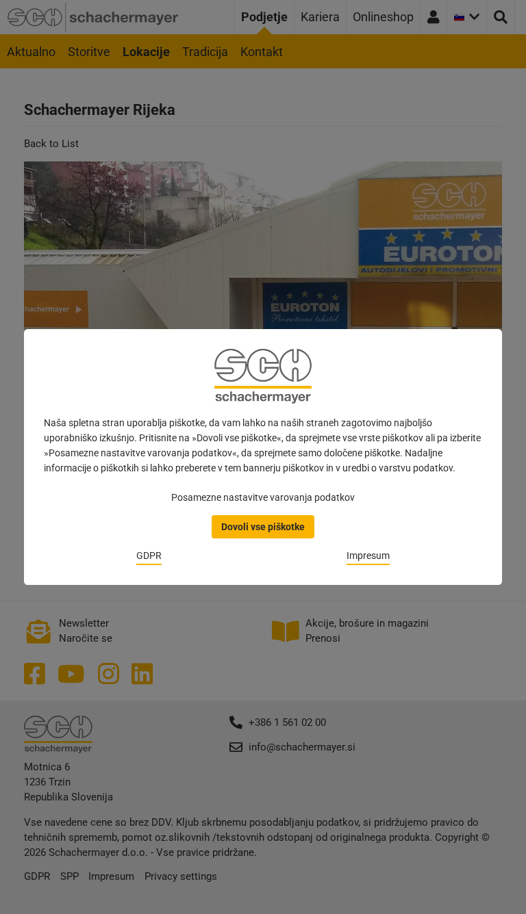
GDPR (149, 555)
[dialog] (263, 457)
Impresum (368, 555)
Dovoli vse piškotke (263, 526)
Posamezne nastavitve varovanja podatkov (263, 497)
